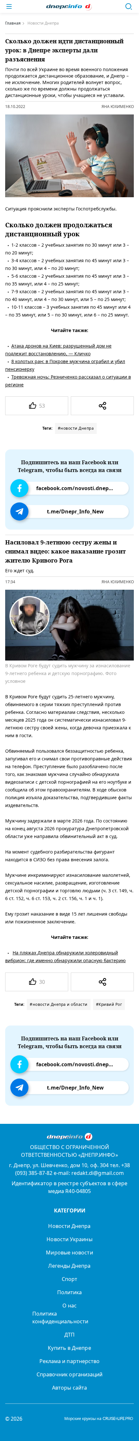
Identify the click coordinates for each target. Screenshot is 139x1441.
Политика (69, 1292)
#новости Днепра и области (59, 1004)
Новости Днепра (69, 1226)
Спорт (69, 1279)
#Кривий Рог (109, 1004)
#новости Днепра (76, 428)
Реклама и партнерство (69, 1361)
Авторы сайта (69, 1387)
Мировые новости (69, 1252)
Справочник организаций (70, 1374)
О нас (69, 1305)
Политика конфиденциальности (60, 1317)
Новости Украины (69, 1239)
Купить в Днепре (69, 1347)
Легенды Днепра (69, 1265)
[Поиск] (129, 6)
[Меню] (9, 6)
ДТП (69, 1334)
